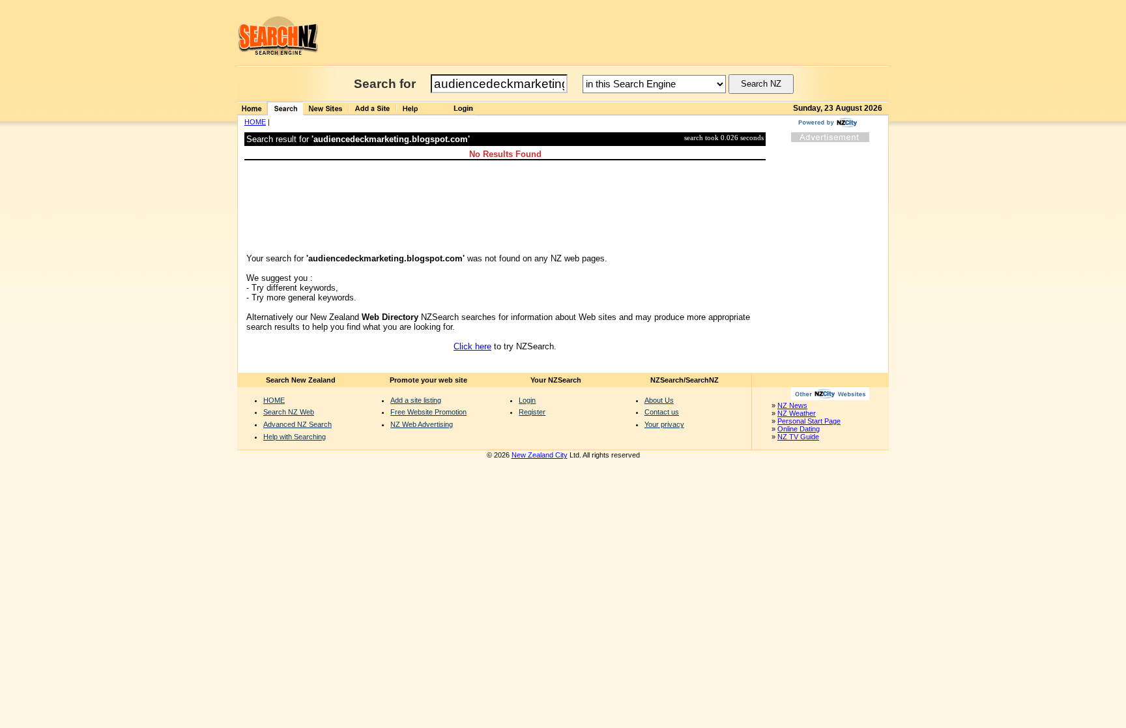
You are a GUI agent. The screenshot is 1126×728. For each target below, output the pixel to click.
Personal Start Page (809, 421)
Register (532, 412)
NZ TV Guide (798, 437)
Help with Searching (294, 437)
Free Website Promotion (428, 412)
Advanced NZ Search (297, 424)
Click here (472, 346)
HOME (255, 122)
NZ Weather (796, 413)
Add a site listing (415, 400)
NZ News (792, 405)
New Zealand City (540, 455)
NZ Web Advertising (421, 424)
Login (527, 400)
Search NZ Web (288, 412)
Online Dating (798, 429)
